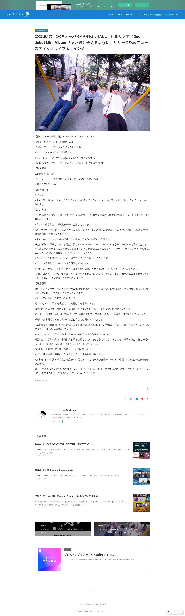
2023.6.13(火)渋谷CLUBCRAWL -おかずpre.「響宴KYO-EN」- (63, 443)
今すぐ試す (125, 5)
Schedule (129, 15)
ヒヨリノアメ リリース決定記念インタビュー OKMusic (158, 15)
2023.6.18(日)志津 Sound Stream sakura (54, 469)
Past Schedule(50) (41, 381)
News (120, 15)
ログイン (142, 5)
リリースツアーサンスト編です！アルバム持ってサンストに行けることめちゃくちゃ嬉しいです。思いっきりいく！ (80, 475)
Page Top (92, 592)
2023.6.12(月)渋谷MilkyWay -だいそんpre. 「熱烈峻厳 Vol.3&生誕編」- (67, 496)
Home (111, 15)
